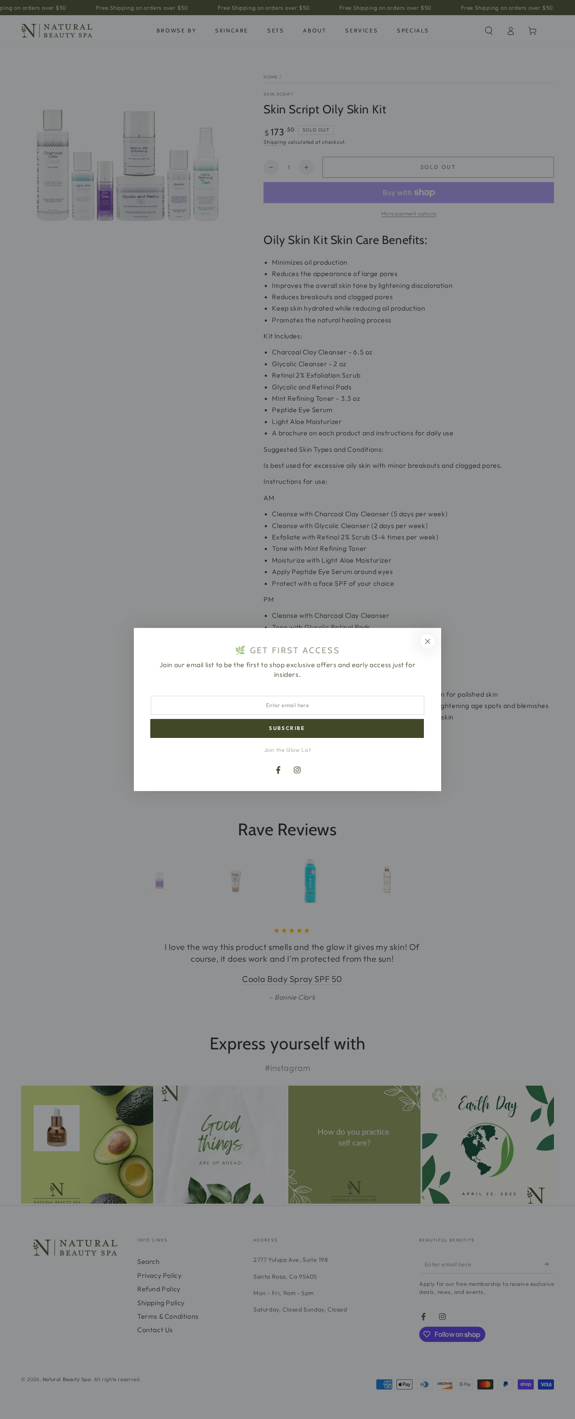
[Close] (427, 641)
